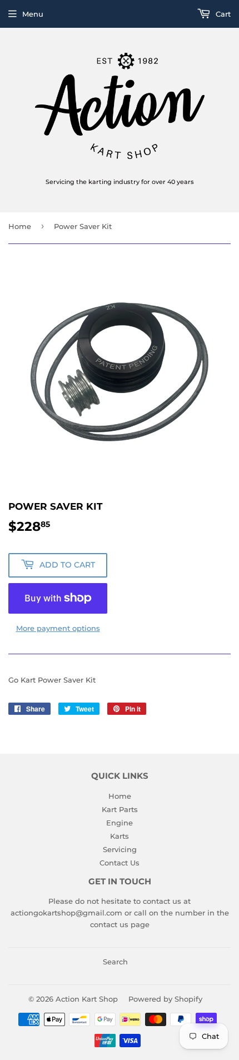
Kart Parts (120, 809)
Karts (119, 836)
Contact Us (119, 862)
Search (115, 961)
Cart (222, 13)
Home (19, 226)
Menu (32, 13)
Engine (119, 822)
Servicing (120, 849)
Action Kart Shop (87, 998)
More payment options (58, 628)
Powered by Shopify (165, 998)
